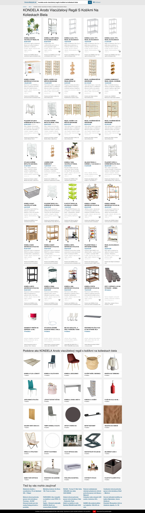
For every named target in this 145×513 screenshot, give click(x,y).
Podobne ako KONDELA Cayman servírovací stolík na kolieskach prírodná (91, 222)
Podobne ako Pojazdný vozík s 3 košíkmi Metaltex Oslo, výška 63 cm (112, 179)
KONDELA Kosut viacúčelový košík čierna (30, 205)
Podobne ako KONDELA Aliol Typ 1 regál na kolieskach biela (92, 55)
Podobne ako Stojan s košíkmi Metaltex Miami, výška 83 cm (51, 138)
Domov (25, 6)
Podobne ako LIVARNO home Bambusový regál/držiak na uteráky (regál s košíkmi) (52, 180)
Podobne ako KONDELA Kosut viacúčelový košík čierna (31, 221)
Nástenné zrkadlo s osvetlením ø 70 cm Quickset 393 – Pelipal (32, 491)
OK (94, 511)
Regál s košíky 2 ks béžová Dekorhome (50, 80)
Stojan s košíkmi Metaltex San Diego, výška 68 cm (31, 163)
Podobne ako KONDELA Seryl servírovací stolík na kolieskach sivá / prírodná (72, 263)
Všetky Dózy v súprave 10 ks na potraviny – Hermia (111, 303)
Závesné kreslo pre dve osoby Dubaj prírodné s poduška (30, 505)
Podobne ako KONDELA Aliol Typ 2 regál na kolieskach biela (72, 55)
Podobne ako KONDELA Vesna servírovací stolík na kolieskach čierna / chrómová (51, 304)
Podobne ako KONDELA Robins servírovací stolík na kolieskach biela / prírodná (32, 97)
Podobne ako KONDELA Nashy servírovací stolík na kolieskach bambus (51, 263)
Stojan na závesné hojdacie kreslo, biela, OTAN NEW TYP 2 (52, 329)
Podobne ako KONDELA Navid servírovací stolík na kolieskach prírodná (31, 263)
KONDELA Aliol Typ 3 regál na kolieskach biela (112, 39)
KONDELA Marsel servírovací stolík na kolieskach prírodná (112, 205)
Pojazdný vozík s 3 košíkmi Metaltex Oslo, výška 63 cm (112, 163)
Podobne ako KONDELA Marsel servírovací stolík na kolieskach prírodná (111, 222)
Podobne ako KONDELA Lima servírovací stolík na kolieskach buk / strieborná (72, 304)
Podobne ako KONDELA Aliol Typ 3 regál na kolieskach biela (112, 55)
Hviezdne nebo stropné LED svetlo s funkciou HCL (92, 498)
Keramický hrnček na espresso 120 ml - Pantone (31, 329)
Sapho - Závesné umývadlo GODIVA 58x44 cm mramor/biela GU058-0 (52, 505)
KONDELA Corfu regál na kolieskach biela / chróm (51, 39)
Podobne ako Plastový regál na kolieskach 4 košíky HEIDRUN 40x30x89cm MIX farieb (71, 222)
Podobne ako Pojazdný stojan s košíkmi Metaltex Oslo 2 (31, 138)
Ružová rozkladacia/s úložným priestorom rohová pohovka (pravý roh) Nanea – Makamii (92, 492)
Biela (30, 6)
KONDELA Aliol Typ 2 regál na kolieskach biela (71, 39)
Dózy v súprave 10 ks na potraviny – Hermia (112, 287)
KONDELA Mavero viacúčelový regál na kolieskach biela (31, 39)
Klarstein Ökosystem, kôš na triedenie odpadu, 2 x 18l (113, 504)
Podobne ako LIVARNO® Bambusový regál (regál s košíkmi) (112, 96)
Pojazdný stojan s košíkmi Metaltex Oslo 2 (32, 121)
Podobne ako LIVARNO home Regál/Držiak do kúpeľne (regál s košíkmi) (71, 97)
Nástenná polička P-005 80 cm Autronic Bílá (92, 328)
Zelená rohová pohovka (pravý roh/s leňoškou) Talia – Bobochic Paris (72, 499)
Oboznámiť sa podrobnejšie (104, 511)
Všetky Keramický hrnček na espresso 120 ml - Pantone (30, 345)
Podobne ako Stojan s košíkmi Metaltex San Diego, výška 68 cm (31, 179)
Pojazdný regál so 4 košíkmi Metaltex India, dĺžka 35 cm (52, 205)
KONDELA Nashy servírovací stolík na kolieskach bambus (51, 246)
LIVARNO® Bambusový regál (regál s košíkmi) (112, 80)
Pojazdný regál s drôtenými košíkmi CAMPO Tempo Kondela (91, 246)
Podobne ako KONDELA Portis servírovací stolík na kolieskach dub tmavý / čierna (92, 304)
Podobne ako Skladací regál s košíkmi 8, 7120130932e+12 (91, 179)
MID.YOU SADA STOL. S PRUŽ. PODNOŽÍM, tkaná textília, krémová (71, 329)
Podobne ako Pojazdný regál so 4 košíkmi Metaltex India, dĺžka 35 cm (52, 221)
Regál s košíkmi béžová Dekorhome (92, 80)
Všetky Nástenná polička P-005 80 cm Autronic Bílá (91, 345)
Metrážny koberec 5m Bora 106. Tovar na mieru (51, 490)
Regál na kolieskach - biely (112, 246)
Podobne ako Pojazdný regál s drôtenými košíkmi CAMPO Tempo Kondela (92, 263)
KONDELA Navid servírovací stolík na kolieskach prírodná (31, 246)
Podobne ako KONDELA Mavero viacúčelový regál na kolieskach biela (32, 55)
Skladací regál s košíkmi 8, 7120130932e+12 (92, 163)
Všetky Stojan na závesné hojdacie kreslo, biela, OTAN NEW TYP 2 (51, 345)
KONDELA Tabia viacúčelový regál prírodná (70, 163)
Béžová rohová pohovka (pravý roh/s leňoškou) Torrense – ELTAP (31, 499)
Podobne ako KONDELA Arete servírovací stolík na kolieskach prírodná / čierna (31, 304)
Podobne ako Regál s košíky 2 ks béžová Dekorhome (51, 96)
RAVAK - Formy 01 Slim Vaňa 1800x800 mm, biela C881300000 (72, 491)
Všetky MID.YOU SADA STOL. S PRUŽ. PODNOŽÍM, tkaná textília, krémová (71, 346)
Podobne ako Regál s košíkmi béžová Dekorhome (91, 96)
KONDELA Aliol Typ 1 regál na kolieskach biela (91, 39)
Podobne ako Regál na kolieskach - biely (112, 262)
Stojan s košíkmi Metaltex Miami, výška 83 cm (51, 122)
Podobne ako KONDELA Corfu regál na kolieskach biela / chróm (52, 55)
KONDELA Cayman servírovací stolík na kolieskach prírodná (91, 205)
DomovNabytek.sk (30, 2)
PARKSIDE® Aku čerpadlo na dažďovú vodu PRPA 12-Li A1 (52, 499)
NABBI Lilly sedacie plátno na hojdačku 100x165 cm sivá (91, 505)
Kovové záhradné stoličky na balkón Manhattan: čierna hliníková (113, 499)
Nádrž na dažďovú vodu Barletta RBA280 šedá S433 (72, 504)
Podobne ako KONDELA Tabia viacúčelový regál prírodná (71, 179)
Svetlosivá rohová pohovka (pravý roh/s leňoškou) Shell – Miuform (112, 491)
